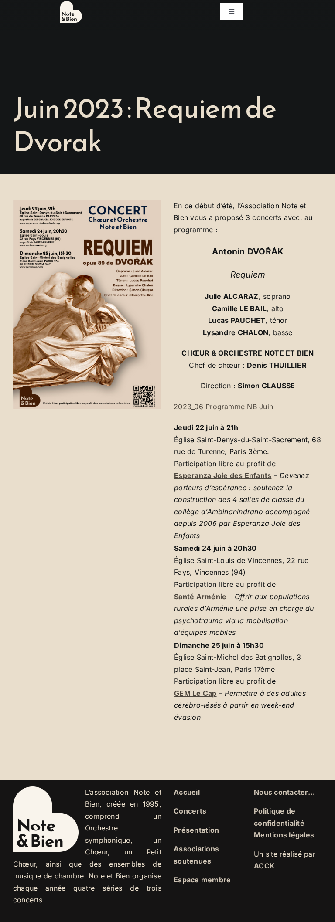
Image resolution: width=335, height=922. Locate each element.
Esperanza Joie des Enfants (222, 475)
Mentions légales (284, 834)
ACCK (264, 865)
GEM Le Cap (195, 693)
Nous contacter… (284, 792)
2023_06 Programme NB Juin (223, 406)
